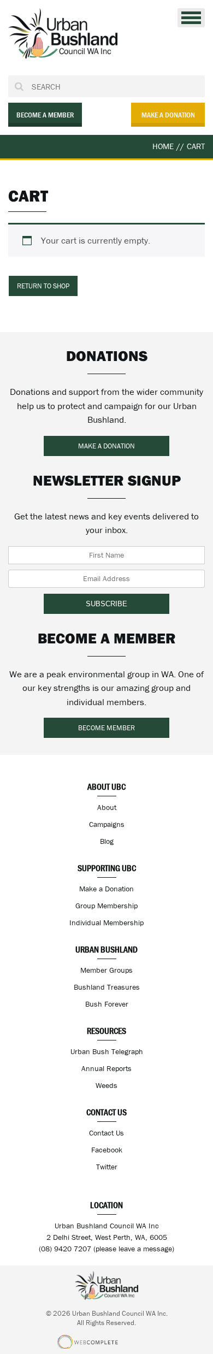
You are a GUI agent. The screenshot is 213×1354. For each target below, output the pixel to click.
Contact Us (106, 1133)
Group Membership (106, 905)
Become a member (45, 115)
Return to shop (43, 286)
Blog (107, 841)
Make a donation (168, 115)
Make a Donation (106, 889)
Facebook (106, 1150)
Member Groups (106, 970)
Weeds (106, 1085)
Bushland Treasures (107, 987)
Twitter (106, 1167)
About (106, 807)
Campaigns (107, 824)
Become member (106, 727)
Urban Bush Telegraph (106, 1051)
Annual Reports (106, 1068)
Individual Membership (106, 922)
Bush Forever (106, 1004)
